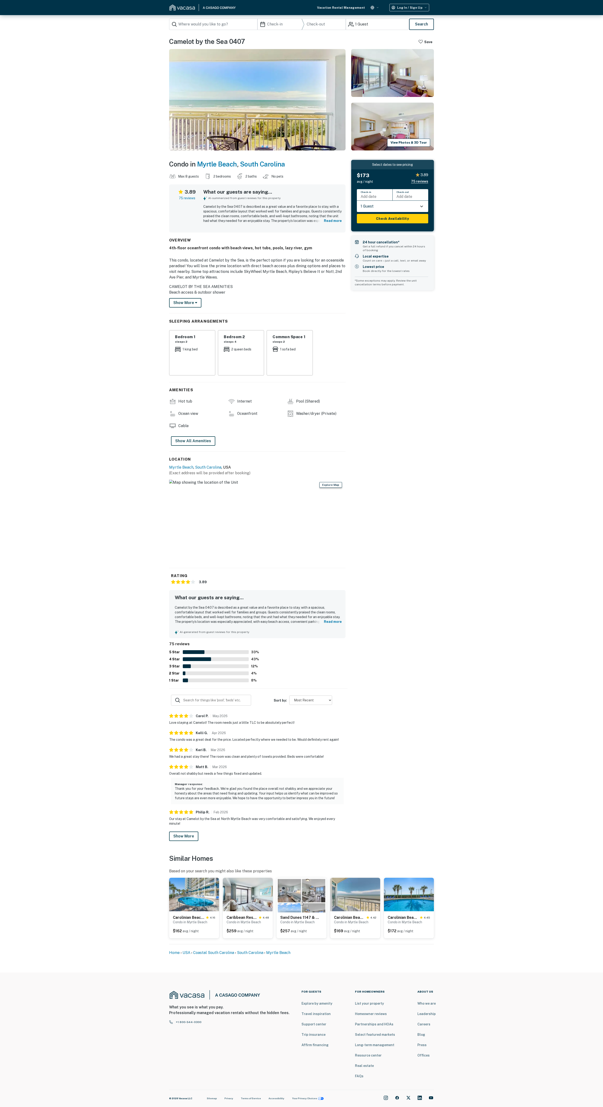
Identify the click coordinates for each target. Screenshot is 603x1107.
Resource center (368, 1055)
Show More (183, 836)
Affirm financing (315, 1045)
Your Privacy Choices (304, 1098)
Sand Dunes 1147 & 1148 (300, 917)
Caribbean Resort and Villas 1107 (242, 917)
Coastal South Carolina (213, 952)
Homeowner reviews (371, 1014)
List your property (369, 1003)
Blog (421, 1034)
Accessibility (276, 1098)
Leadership (426, 1014)
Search (421, 24)
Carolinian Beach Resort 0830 (188, 917)
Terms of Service (251, 1098)
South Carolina (262, 164)
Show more (184, 302)
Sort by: (280, 700)
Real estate (364, 1066)
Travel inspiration (316, 1014)
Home (174, 952)
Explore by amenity (317, 1003)
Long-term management (374, 1045)
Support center (314, 1024)
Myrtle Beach (217, 164)
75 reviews (187, 198)
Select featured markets (375, 1034)
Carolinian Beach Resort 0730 (349, 917)
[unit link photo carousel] (194, 894)
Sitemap (212, 1098)
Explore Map (330, 485)
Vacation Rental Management (341, 7)
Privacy (228, 1098)
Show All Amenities (193, 441)
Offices (423, 1055)
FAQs (359, 1076)
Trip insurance (314, 1034)
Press (422, 1045)
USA (186, 952)
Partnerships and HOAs (374, 1024)
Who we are (426, 1003)
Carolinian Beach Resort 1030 (403, 917)
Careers (423, 1024)
